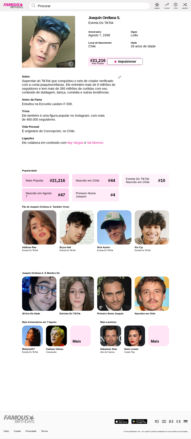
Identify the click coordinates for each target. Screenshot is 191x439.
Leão (134, 35)
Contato (17, 431)
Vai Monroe (95, 142)
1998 (106, 35)
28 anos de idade (143, 46)
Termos (44, 431)
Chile (92, 46)
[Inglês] (157, 421)
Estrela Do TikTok (101, 23)
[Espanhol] (164, 421)
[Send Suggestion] (120, 77)
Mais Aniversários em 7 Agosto (39, 322)
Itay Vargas (75, 142)
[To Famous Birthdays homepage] (13, 5)
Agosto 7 (94, 35)
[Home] (48, 419)
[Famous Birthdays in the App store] (121, 421)
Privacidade (31, 431)
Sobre (6, 431)
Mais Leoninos (108, 322)
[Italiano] (178, 421)
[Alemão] (186, 421)
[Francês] (171, 421)
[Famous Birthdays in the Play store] (139, 421)
